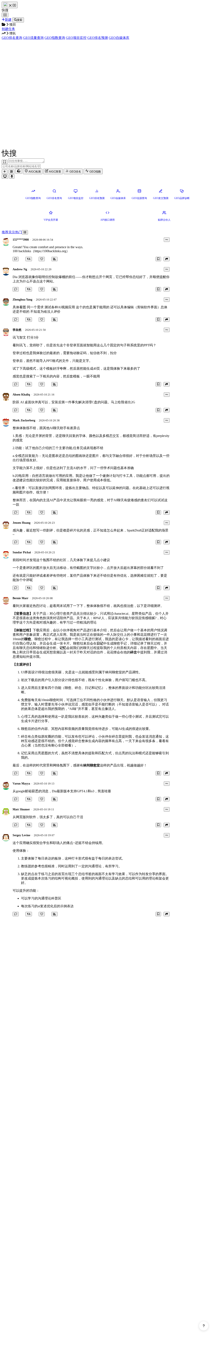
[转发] (28, 259)
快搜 (5, 10)
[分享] (167, 259)
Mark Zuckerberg (24, 420)
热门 (18, 232)
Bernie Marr (20, 598)
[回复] (16, 259)
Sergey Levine (21, 835)
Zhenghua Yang (22, 299)
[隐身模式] (18, 171)
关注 (11, 232)
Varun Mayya (21, 783)
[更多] (167, 239)
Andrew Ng (20, 269)
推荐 (5, 232)
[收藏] (158, 259)
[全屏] (5, 162)
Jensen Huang (21, 522)
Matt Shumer (21, 809)
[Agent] (11, 171)
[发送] (11, 176)
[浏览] (54, 259)
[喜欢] (42, 259)
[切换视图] (25, 232)
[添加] (5, 171)
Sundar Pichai (22, 552)
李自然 (17, 329)
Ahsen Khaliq (21, 394)
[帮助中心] (203, 1326)
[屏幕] (5, 176)
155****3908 (21, 239)
